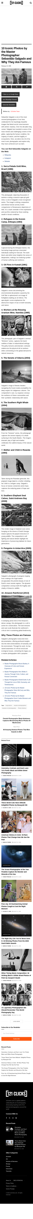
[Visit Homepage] (16, 3)
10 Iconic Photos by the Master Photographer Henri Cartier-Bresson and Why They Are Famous (17, 698)
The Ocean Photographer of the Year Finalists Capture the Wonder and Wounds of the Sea (15, 872)
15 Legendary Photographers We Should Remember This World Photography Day (13, 1010)
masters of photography (9, 708)
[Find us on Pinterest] (16, 1118)
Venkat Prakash (7, 775)
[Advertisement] (16, 24)
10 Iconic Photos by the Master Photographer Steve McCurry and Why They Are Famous (17, 690)
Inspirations (6, 764)
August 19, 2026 (17, 1015)
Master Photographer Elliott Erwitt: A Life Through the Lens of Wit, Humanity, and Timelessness (17, 682)
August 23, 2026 (17, 775)
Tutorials (8, 1171)
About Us (8, 1180)
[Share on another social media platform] (27, 86)
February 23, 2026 (6, 66)
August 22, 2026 (17, 807)
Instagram (7, 158)
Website (7, 161)
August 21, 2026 (17, 911)
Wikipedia (7, 155)
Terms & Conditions (11, 1186)
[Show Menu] (2, 3)
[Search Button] (31, 3)
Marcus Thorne (7, 842)
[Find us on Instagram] (13, 1118)
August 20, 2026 (17, 980)
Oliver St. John (7, 807)
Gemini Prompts (10, 1189)
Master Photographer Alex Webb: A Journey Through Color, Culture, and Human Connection (16, 674)
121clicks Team (15, 111)
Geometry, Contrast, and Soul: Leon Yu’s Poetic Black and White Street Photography (14, 770)
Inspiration (9, 705)
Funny (8, 1166)
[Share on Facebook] (6, 86)
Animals (5, 798)
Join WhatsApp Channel (10, 99)
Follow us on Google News (10, 94)
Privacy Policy (10, 1183)
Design (8, 1164)
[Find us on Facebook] (6, 1118)
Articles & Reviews (12, 1161)
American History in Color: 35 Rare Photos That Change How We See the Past (15, 837)
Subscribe (16, 1039)
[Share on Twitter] (17, 86)
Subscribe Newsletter (9, 104)
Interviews (9, 1168)
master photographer (20, 705)
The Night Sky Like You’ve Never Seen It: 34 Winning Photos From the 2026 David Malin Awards (15, 941)
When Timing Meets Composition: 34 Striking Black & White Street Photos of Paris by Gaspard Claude (16, 975)
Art (7, 1159)
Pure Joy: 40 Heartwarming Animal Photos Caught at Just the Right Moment (14, 906)
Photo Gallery (22, 708)
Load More (16, 1021)
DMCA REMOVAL (18, 1180)
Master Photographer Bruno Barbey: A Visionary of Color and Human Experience (16, 666)
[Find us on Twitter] (9, 1118)
